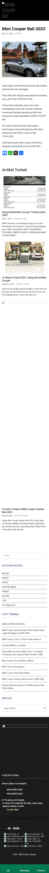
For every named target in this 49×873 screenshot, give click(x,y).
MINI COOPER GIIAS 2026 (13, 624)
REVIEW (5, 596)
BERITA (5, 578)
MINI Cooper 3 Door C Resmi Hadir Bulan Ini (21, 639)
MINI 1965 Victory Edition (13, 667)
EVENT (5, 582)
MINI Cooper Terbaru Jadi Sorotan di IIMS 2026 (23, 679)
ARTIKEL (18, 33)
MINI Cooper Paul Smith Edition (16, 673)
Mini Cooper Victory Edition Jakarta (17, 660)
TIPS (4, 600)
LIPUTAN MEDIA (9, 587)
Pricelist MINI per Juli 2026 (14, 645)
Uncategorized (8, 605)
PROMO (24, 219)
